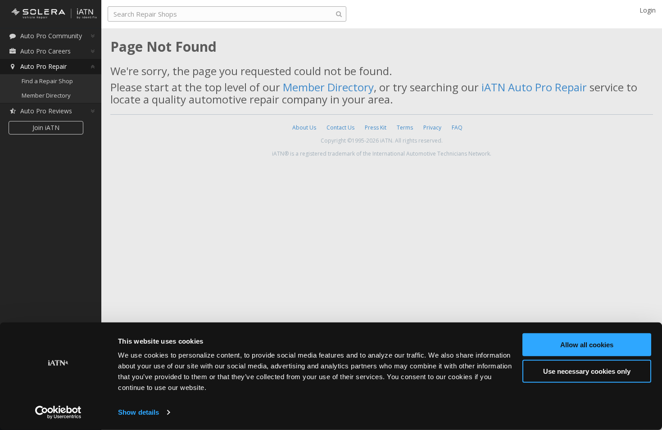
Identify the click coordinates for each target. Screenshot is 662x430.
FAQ (457, 127)
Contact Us (340, 127)
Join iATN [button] (45, 127)
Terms (405, 127)
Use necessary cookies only (586, 371)
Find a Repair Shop (47, 81)
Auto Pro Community (51, 35)
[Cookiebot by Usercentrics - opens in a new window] (58, 412)
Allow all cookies (586, 345)
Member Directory (46, 95)
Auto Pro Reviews (46, 111)
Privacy (432, 127)
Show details (138, 412)
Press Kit (375, 127)
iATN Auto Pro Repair (534, 87)
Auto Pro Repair (43, 66)
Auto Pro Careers (45, 51)
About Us (304, 127)
